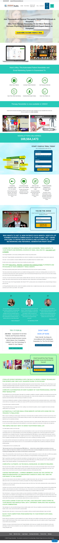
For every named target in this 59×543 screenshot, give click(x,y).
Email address (38, 151)
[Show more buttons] (55, 59)
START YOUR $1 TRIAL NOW (15, 348)
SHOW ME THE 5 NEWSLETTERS (43, 225)
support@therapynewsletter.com (16, 0)
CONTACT (41, 5)
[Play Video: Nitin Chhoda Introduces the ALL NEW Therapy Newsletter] (43, 52)
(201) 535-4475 (6, 0)
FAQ (37, 5)
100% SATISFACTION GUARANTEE (43, 345)
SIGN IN (52, 6)
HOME (21, 5)
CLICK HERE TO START (43, 169)
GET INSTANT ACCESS (40, 369)
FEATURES (26, 5)
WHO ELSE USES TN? (32, 6)
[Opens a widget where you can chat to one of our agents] (55, 541)
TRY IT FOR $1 (47, 5)
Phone (36, 164)
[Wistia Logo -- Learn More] (53, 59)
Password (37, 159)
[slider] (42, 59)
